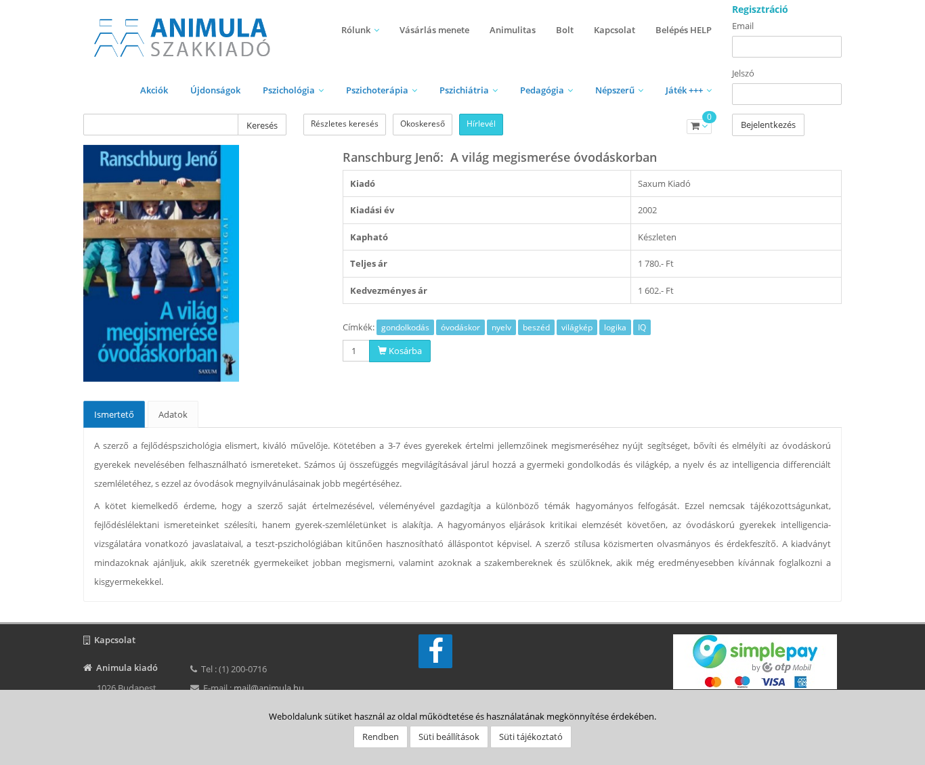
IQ (642, 327)
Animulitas (513, 30)
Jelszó (743, 73)
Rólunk (355, 30)
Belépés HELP (683, 30)
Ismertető (114, 414)
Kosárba (404, 351)
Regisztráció (760, 9)
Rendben (380, 736)
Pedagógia (542, 90)
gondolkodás (405, 327)
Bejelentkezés (768, 124)
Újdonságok (215, 90)
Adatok (173, 414)
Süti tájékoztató (531, 736)
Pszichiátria (464, 90)
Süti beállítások (448, 736)
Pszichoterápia (377, 90)
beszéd (536, 327)
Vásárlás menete (434, 30)
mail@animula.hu (269, 688)
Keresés (262, 125)
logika (615, 327)
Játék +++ (684, 90)
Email (743, 26)
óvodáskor (460, 327)
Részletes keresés (345, 123)
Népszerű (614, 90)
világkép (577, 327)
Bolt (565, 30)
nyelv (501, 327)
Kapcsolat (614, 30)
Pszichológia (289, 90)
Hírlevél (481, 123)
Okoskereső (422, 123)
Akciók (154, 90)
